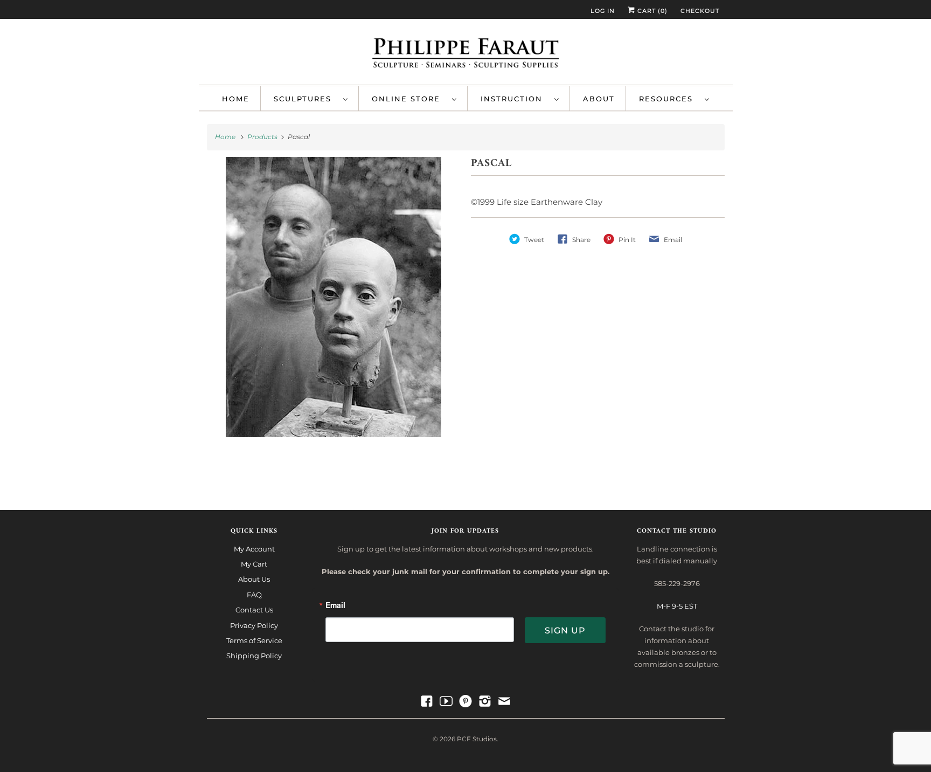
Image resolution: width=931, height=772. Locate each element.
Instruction (515, 98)
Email (335, 605)
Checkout (699, 11)
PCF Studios (477, 739)
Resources (669, 98)
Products (263, 137)
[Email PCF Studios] (504, 701)
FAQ (254, 594)
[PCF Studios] (466, 54)
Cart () (651, 11)
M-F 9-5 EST (677, 606)
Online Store (409, 98)
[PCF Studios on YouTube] (446, 701)
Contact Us (254, 609)
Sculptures (306, 98)
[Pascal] (334, 318)
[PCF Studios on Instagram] (485, 701)
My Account (254, 548)
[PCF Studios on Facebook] (427, 701)
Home (235, 98)
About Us (254, 579)
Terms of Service (254, 640)
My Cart (254, 564)
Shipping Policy (254, 655)
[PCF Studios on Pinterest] (465, 701)
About (599, 98)
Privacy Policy (254, 625)
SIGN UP (565, 630)
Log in (602, 11)
